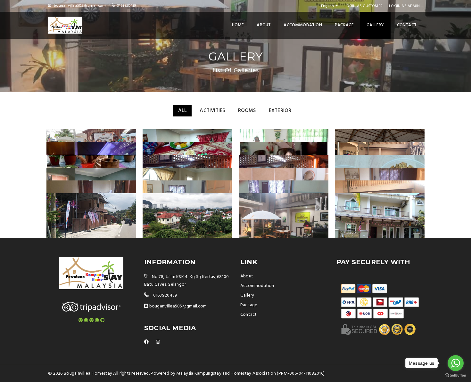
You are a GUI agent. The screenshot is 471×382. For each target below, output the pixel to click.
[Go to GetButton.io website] (455, 375)
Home (238, 25)
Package (344, 25)
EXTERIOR (280, 111)
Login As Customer (363, 6)
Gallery (375, 25)
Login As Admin (404, 6)
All (182, 111)
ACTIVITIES (212, 111)
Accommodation (303, 25)
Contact (407, 25)
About (264, 25)
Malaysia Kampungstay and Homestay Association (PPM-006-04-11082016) (250, 373)
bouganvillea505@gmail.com (178, 306)
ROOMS (247, 111)
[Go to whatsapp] (456, 363)
